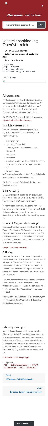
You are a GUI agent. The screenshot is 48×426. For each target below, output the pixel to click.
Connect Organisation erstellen (15, 247)
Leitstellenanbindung (19, 365)
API (5, 365)
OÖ (21, 368)
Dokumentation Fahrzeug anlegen (16, 358)
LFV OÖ (34, 365)
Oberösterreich (10, 368)
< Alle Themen (10, 78)
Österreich (31, 368)
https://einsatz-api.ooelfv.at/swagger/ (17, 120)
